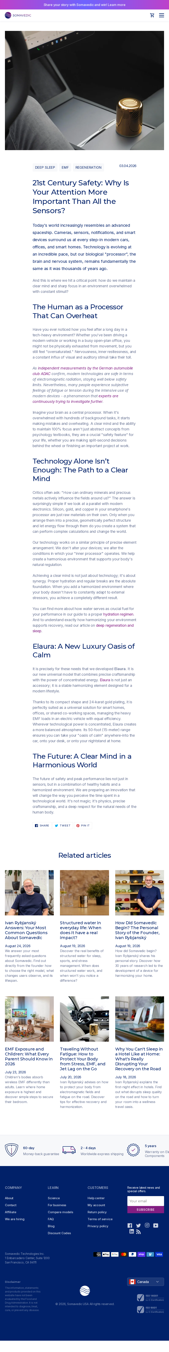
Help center (96, 1198)
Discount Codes (59, 1233)
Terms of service (100, 1219)
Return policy (97, 1212)
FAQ (51, 1219)
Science (54, 1198)
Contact (10, 1205)
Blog (51, 1226)
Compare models (60, 1212)
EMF (65, 167)
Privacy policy (98, 1226)
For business (57, 1205)
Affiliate (10, 1212)
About (9, 1198)
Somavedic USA (78, 1304)
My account (96, 1205)
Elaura (105, 680)
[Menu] (160, 15)
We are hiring (15, 1219)
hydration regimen (118, 614)
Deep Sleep (45, 167)
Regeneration (88, 167)
